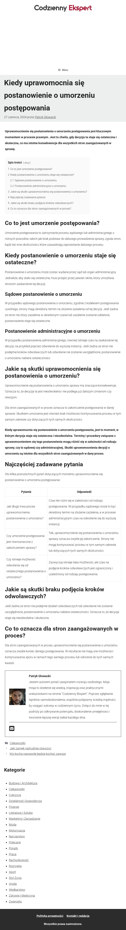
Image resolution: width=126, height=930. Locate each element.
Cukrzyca (15, 795)
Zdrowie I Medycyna (22, 895)
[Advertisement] (63, 40)
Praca (12, 854)
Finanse (14, 807)
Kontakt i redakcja (78, 916)
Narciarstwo (17, 836)
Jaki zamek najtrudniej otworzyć (30, 748)
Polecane (15, 842)
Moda (12, 824)
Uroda (13, 883)
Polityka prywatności (50, 916)
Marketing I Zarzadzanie (24, 818)
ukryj (26, 162)
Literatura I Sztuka (21, 812)
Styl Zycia (15, 878)
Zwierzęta (15, 901)
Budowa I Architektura (23, 783)
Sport (12, 872)
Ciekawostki (17, 743)
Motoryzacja (17, 830)
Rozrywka (15, 866)
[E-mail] (11, 729)
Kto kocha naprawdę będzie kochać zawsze (38, 753)
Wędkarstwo (17, 889)
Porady (13, 848)
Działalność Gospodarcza (25, 801)
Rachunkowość (19, 860)
